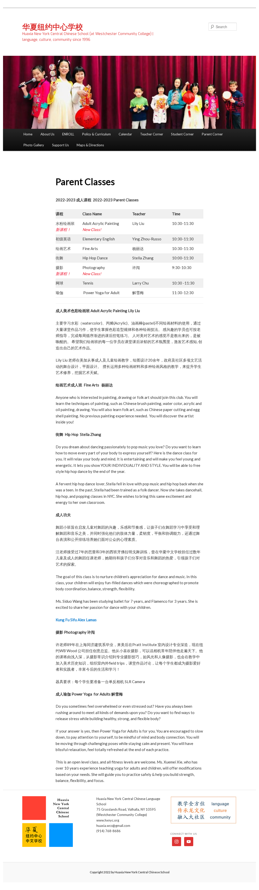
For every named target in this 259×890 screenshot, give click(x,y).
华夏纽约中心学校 (52, 26)
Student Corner (182, 134)
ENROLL (68, 134)
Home (28, 134)
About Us (47, 134)
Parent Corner (212, 134)
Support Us (60, 145)
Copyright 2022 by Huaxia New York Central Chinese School (129, 872)
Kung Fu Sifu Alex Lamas (76, 619)
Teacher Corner (151, 134)
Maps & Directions (90, 145)
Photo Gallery (34, 145)
